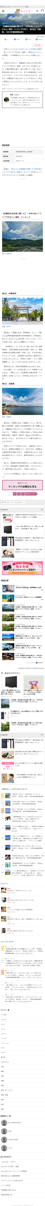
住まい (3, 1066)
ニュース (3, 1038)
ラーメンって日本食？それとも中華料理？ (20, 909)
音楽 (2, 1109)
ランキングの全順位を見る (22, 486)
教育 (2, 1099)
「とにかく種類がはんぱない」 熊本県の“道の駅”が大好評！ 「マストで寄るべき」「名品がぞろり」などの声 (28, 829)
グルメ (3, 1024)
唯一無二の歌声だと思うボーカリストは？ (20, 931)
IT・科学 (3, 1015)
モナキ (10, 1148)
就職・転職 (4, 1095)
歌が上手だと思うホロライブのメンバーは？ (21, 900)
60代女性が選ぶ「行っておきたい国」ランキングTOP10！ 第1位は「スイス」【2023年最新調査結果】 (27, 848)
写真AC (8, 253)
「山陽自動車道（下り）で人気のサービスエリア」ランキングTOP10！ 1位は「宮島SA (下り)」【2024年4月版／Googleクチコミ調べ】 (27, 819)
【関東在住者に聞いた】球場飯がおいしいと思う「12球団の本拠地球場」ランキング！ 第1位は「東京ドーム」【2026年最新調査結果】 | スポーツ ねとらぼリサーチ (24, 951)
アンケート (4, 883)
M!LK (10, 1131)
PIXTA (8, 326)
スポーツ (3, 1033)
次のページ (30, 494)
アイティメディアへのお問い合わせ (12, 1180)
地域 (2, 1085)
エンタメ (3, 1019)
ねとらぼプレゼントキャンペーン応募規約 (14, 1171)
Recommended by (31, 662)
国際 (2, 1081)
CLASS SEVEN (13, 1139)
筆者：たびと (14, 95)
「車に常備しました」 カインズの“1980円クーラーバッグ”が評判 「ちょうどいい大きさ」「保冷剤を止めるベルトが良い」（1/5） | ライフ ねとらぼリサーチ (23, 987)
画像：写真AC (40, 36)
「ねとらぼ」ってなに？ (8, 1162)
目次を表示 (37, 45)
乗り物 (3, 1057)
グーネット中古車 (29, 49)
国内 (2, 1076)
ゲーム (3, 1029)
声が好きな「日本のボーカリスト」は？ (19, 890)
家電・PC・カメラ (6, 1090)
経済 (2, 1104)
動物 (2, 1071)
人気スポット (5, 23)
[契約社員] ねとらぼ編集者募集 (10, 1176)
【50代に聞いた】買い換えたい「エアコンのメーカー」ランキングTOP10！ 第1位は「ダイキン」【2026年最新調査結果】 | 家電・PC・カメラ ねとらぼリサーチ (23, 999)
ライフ (3, 1052)
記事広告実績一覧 (6, 1194)
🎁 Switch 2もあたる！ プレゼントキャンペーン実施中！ (15, 6)
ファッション (5, 1043)
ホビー (3, 1048)
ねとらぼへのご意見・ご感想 (10, 1166)
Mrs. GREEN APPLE (14, 1123)
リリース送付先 (6, 1185)
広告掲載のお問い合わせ (8, 1190)
